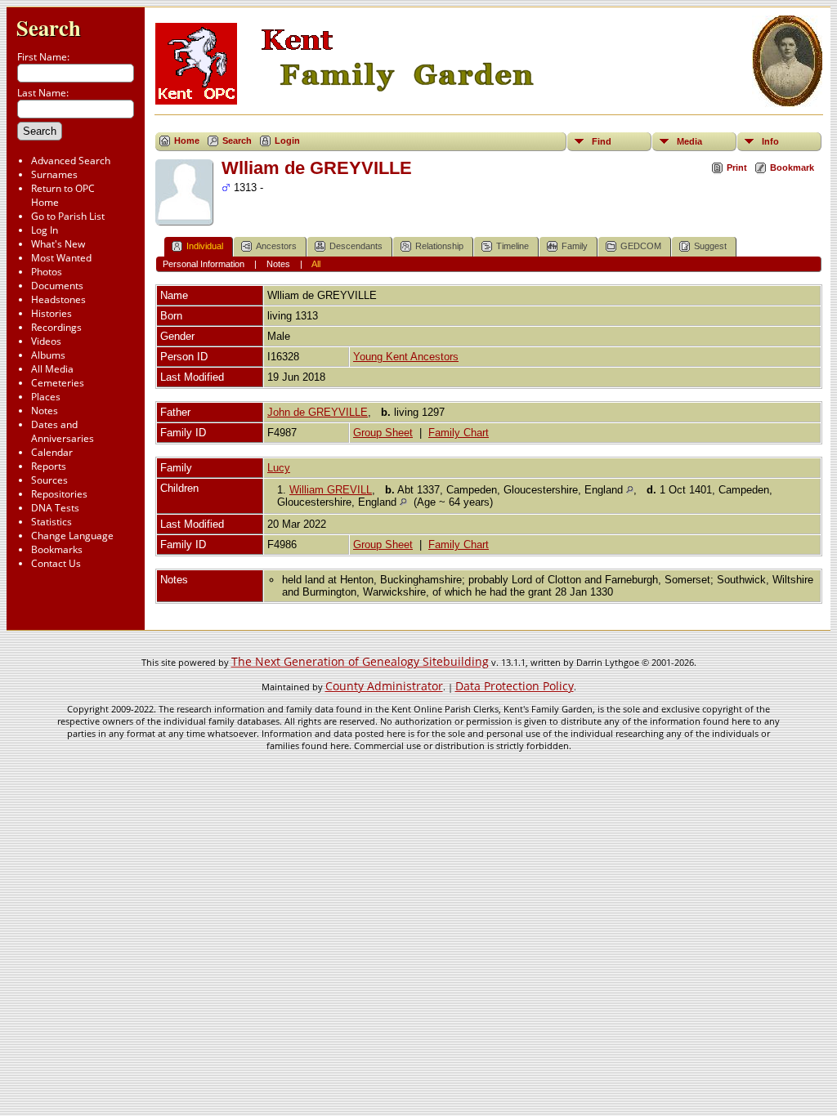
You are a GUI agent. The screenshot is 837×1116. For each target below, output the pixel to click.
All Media (52, 369)
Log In (44, 230)
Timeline (512, 246)
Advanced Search (70, 160)
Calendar (52, 452)
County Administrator (384, 686)
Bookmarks (57, 549)
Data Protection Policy (514, 686)
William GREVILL (330, 490)
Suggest (710, 246)
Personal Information (203, 264)
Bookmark (792, 167)
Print (737, 167)
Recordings (56, 327)
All (315, 264)
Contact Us (56, 563)
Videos (46, 341)
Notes (44, 410)
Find (601, 141)
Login (287, 140)
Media (689, 141)
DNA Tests (55, 508)
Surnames (54, 174)
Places (45, 397)
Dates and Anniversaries (62, 431)
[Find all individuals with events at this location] (629, 490)
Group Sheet (383, 432)
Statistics (51, 522)
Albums (48, 355)
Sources (49, 480)
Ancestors (276, 246)
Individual (204, 246)
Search (48, 27)
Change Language (72, 535)
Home (186, 140)
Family (575, 246)
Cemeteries (57, 383)
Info (770, 141)
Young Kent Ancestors (406, 356)
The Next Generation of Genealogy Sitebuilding (360, 661)
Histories (51, 313)
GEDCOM (640, 246)
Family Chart (458, 432)
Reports (48, 466)
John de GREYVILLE (317, 412)
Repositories (59, 494)
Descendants (356, 246)
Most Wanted (61, 258)
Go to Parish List (68, 216)
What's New (58, 244)
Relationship (439, 246)
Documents (57, 285)
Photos (46, 272)
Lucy (278, 468)
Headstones (58, 299)
